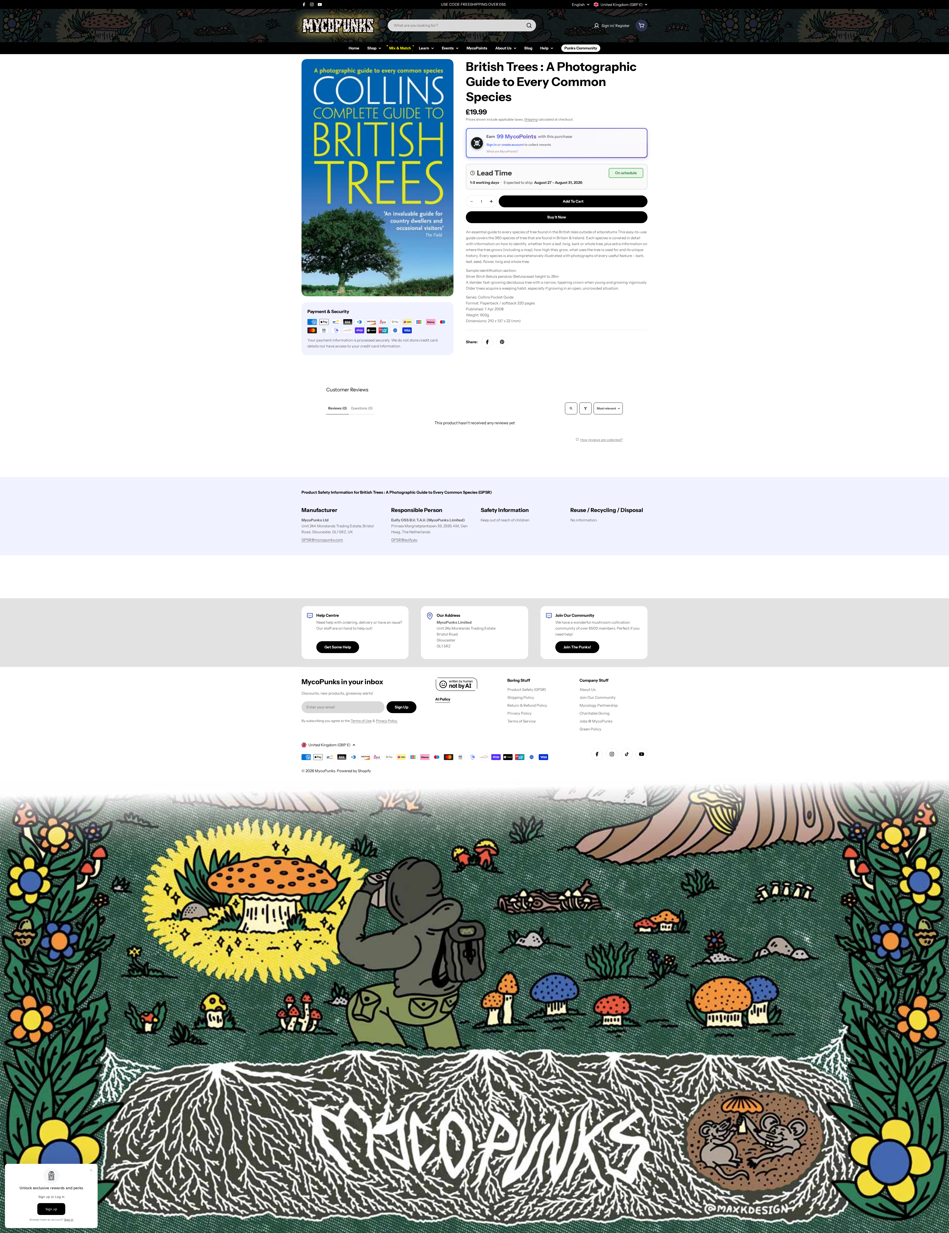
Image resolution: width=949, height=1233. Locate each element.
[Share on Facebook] (487, 342)
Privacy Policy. (387, 721)
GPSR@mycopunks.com (322, 539)
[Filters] (585, 408)
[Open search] (571, 408)
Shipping (531, 119)
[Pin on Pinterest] (502, 342)
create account (512, 145)
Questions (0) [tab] (362, 408)
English (578, 4)
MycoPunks (325, 770)
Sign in (491, 145)
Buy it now (556, 217)
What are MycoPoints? (502, 151)
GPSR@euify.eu (404, 539)
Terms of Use (361, 721)
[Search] (529, 25)
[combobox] (462, 25)
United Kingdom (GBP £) (622, 4)
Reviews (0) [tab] (337, 408)
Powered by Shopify (354, 770)
